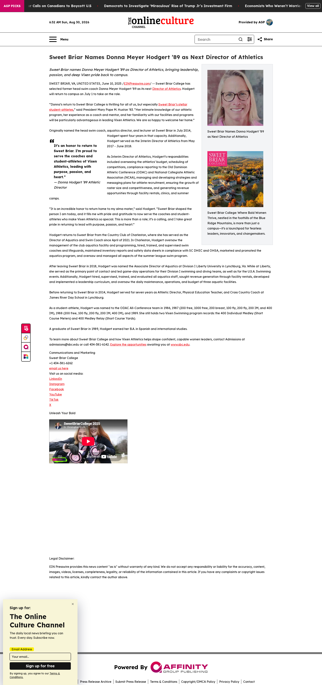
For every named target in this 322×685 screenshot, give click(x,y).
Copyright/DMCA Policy (198, 682)
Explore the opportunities (128, 344)
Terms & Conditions (163, 682)
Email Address (22, 649)
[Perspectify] (26, 338)
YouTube (55, 394)
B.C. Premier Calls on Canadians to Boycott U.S (51, 6)
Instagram (56, 384)
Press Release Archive (95, 682)
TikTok (54, 399)
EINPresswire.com (137, 83)
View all (313, 6)
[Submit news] (26, 328)
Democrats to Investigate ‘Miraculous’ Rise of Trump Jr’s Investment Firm (168, 6)
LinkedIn (55, 379)
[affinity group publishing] (26, 347)
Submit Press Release (130, 682)
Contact (249, 682)
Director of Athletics (166, 89)
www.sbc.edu (180, 344)
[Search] (240, 39)
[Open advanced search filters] (249, 39)
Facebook (56, 389)
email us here (58, 368)
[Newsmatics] (26, 356)
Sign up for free (40, 666)
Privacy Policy (229, 682)
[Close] (73, 604)
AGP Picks (12, 6)
